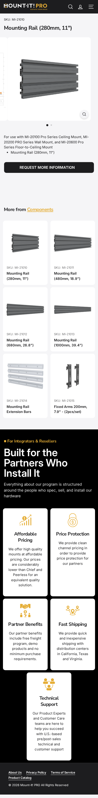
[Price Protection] (72, 520)
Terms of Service (63, 772)
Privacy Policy (36, 772)
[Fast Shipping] (72, 610)
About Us (15, 772)
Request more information (47, 167)
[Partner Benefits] (25, 610)
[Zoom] (84, 114)
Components (40, 209)
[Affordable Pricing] (25, 520)
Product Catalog (19, 777)
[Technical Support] (49, 684)
